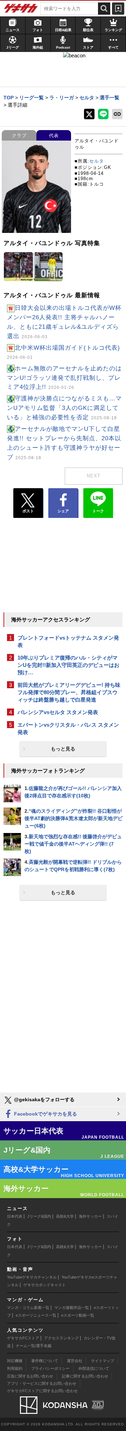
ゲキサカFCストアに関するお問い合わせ (42, 1391)
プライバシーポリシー (50, 1368)
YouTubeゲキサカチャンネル (32, 1277)
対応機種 (14, 1361)
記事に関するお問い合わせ (85, 1376)
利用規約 (14, 1368)
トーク (98, 511)
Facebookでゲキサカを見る (45, 1114)
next (93, 475)
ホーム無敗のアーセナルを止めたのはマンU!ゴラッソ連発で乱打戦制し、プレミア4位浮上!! (64, 378)
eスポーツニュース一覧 (36, 1315)
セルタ (96, 161)
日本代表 (14, 1216)
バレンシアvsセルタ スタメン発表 (58, 712)
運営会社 (74, 1361)
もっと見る (63, 749)
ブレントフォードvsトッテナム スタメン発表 (68, 641)
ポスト (28, 511)
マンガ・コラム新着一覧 (28, 1307)
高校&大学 (65, 1216)
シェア (63, 511)
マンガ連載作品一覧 (71, 1307)
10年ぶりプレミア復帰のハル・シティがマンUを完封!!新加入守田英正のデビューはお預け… (68, 665)
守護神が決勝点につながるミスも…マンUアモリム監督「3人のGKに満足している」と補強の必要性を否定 (64, 408)
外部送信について (93, 1368)
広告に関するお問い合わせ (30, 1376)
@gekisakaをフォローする (44, 1099)
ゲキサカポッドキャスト (44, 1285)
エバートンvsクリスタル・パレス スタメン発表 (68, 728)
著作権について (44, 1361)
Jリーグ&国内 (39, 1216)
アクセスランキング (61, 1338)
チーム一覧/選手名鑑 (33, 1346)
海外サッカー (90, 1216)
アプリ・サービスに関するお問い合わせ (41, 1383)
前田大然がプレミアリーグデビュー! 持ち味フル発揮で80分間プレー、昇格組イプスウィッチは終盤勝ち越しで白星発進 (69, 692)
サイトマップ (102, 1361)
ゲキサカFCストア (23, 1338)
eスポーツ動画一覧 (77, 1315)
